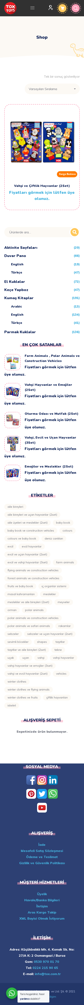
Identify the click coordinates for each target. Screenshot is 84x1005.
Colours (67, 530)
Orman (12, 610)
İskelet (12, 705)
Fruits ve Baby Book (20, 586)
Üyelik (42, 894)
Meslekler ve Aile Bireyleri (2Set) (28, 602)
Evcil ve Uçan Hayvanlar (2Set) (27, 554)
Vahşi (41, 658)
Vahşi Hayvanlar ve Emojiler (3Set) (30, 665)
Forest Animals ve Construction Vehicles (33, 578)
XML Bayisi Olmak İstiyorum (41, 918)
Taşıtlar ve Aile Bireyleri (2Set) (27, 650)
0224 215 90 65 (45, 968)
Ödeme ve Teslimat (42, 857)
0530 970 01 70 (46, 962)
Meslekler (49, 594)
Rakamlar (65, 626)
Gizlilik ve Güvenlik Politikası (42, 863)
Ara (75, 232)
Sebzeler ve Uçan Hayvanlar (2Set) (49, 634)
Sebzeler (13, 634)
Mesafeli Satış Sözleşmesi (42, 851)
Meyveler (64, 602)
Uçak (11, 658)
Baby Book (63, 522)
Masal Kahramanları (21, 594)
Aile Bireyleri (15, 507)
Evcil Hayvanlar (32, 546)
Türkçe (16, 272)
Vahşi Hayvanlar (63, 658)
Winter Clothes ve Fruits (23, 697)
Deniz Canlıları (54, 538)
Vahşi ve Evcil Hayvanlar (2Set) (28, 673)
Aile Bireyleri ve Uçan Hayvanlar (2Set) (32, 514)
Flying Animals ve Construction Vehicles (33, 570)
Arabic (16, 306)
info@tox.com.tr (47, 974)
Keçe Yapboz (16, 289)
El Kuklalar (14, 281)
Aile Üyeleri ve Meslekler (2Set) (28, 522)
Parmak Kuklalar (20, 332)
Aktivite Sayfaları (20, 247)
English (17, 264)
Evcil (10, 546)
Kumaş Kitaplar (19, 298)
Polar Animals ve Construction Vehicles (33, 618)
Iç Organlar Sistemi (54, 586)
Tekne (58, 650)
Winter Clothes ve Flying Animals (29, 689)
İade (41, 845)
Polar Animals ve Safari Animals (29, 626)
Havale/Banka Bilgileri (42, 900)
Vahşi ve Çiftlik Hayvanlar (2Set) (42, 186)
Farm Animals (65, 562)
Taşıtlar (60, 642)
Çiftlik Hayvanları (57, 697)
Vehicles (61, 673)
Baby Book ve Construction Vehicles (31, 530)
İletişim (42, 906)
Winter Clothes (17, 681)
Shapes (42, 642)
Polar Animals (34, 610)
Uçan (25, 658)
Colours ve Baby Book (22, 538)
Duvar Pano (15, 255)
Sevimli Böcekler (18, 642)
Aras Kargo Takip (42, 912)
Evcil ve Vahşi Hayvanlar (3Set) (28, 562)
